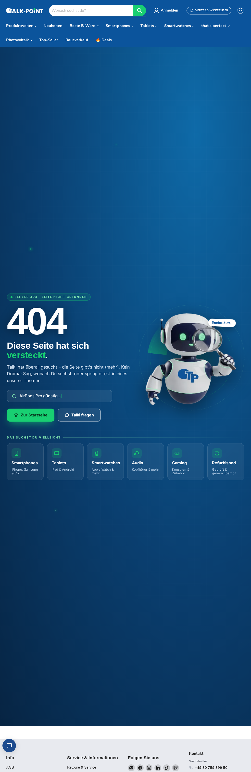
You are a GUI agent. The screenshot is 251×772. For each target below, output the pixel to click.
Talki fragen (82, 415)
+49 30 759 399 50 (211, 767)
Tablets (147, 25)
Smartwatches (178, 25)
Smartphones (118, 25)
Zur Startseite (34, 415)
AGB (10, 767)
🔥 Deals (104, 40)
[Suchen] (139, 10)
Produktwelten (20, 25)
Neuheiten (53, 25)
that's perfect (214, 25)
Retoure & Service (81, 767)
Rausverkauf (76, 40)
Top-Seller (48, 40)
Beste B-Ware (83, 25)
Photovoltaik (18, 40)
